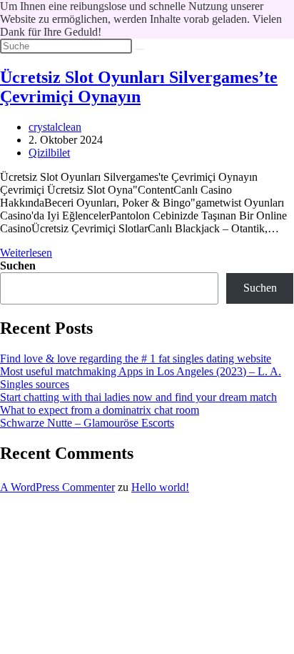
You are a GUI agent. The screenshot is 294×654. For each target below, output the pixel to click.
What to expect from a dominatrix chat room (99, 410)
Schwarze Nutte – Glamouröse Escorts (87, 423)
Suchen (18, 265)
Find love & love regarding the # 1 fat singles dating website (135, 358)
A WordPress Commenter (57, 487)
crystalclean (55, 127)
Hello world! (160, 487)
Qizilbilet (49, 153)
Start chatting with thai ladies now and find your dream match (138, 397)
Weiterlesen (26, 253)
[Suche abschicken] (140, 49)
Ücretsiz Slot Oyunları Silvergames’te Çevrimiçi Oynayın (139, 87)
